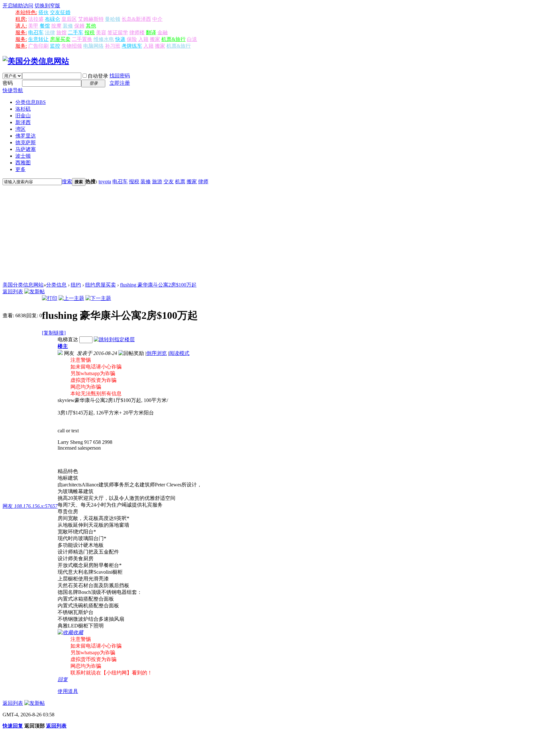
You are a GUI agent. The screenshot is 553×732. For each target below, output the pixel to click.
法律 (50, 32)
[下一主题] (98, 298)
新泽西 (23, 122)
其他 (91, 25)
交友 (169, 181)
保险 (132, 39)
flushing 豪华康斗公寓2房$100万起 (158, 284)
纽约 (76, 284)
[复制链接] (54, 332)
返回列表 (13, 291)
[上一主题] (71, 298)
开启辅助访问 (18, 5)
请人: (21, 25)
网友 (30, 506)
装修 (68, 25)
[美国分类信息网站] (36, 61)
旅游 (157, 181)
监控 (55, 46)
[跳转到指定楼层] (114, 339)
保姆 (79, 25)
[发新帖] (34, 291)
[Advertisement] (276, 234)
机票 (180, 181)
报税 (89, 32)
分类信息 (30, 102)
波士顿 (23, 156)
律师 (203, 181)
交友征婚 (60, 12)
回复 (63, 679)
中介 (157, 19)
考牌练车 (132, 46)
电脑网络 (93, 46)
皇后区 (69, 19)
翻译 (151, 32)
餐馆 (45, 25)
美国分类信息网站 (23, 284)
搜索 (67, 181)
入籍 (143, 39)
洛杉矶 (23, 109)
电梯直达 (68, 339)
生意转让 (38, 39)
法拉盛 (36, 19)
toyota (105, 181)
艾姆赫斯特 (91, 19)
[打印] (49, 298)
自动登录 (98, 76)
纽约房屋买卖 (100, 284)
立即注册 (119, 83)
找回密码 (119, 75)
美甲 (33, 25)
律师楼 (137, 32)
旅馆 (61, 32)
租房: (21, 19)
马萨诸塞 (25, 149)
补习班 (112, 46)
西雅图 (23, 162)
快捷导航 (13, 90)
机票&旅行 (173, 39)
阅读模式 (179, 353)
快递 (120, 39)
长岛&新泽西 (136, 19)
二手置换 (82, 39)
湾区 (20, 129)
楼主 (63, 346)
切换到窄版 (47, 5)
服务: (21, 32)
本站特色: (26, 12)
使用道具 (68, 691)
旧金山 (23, 115)
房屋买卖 (60, 39)
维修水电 (103, 39)
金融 (162, 32)
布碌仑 (52, 19)
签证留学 (118, 32)
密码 (8, 83)
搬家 (155, 39)
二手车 (75, 32)
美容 (101, 32)
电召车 (36, 32)
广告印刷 (38, 46)
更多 (20, 169)
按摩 (56, 25)
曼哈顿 (112, 19)
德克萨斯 (25, 142)
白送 (192, 39)
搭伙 (43, 12)
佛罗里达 (25, 135)
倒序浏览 (156, 353)
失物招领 (71, 46)
